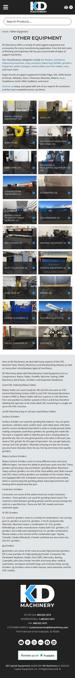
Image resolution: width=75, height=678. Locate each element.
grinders (66, 63)
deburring (47, 63)
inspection (7, 66)
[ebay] (47, 642)
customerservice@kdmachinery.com (48, 627)
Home (5, 31)
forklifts (57, 63)
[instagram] (41, 642)
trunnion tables (54, 66)
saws (66, 66)
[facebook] (54, 642)
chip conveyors (33, 63)
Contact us (8, 86)
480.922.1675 (40, 623)
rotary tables (38, 66)
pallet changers (22, 66)
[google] (27, 642)
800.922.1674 (44, 614)
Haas (62, 77)
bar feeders (47, 59)
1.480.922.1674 (46, 618)
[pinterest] (34, 642)
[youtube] (21, 642)
